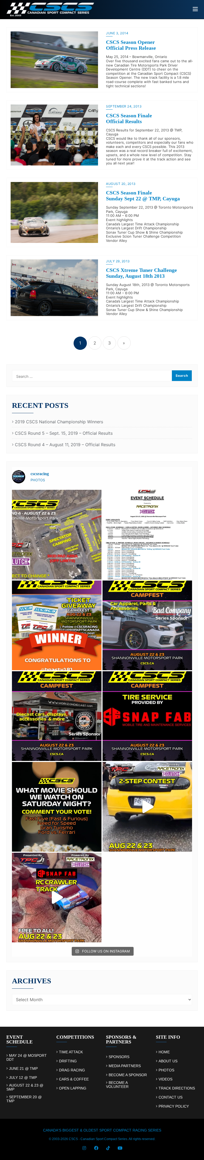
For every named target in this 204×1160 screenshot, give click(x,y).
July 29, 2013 (118, 261)
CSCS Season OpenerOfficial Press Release (131, 45)
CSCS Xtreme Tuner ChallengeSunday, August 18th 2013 (141, 273)
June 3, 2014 (117, 33)
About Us (168, 1061)
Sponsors (119, 1057)
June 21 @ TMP (23, 1069)
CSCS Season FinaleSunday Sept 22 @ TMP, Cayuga (143, 195)
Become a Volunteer (117, 1084)
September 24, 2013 (124, 106)
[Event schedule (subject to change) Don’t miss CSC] (147, 534)
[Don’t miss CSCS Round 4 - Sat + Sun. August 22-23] (56, 807)
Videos (165, 1079)
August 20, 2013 (121, 184)
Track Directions (177, 1088)
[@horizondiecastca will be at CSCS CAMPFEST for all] (56, 716)
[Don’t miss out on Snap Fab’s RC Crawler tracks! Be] (56, 897)
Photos (166, 1070)
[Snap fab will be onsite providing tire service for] (147, 716)
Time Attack (71, 1052)
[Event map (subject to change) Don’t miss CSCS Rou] (56, 534)
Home (164, 1052)
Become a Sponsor (128, 1075)
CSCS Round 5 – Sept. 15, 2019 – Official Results (64, 433)
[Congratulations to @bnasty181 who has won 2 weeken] (56, 625)
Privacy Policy (174, 1106)
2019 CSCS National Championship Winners (59, 421)
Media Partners (125, 1066)
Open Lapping (72, 1088)
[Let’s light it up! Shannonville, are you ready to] (147, 807)
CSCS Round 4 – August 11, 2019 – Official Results (65, 444)
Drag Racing (72, 1070)
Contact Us (170, 1097)
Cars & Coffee (74, 1079)
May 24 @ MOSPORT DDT (26, 1057)
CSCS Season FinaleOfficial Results (129, 118)
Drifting (68, 1061)
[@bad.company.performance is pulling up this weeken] (147, 625)
